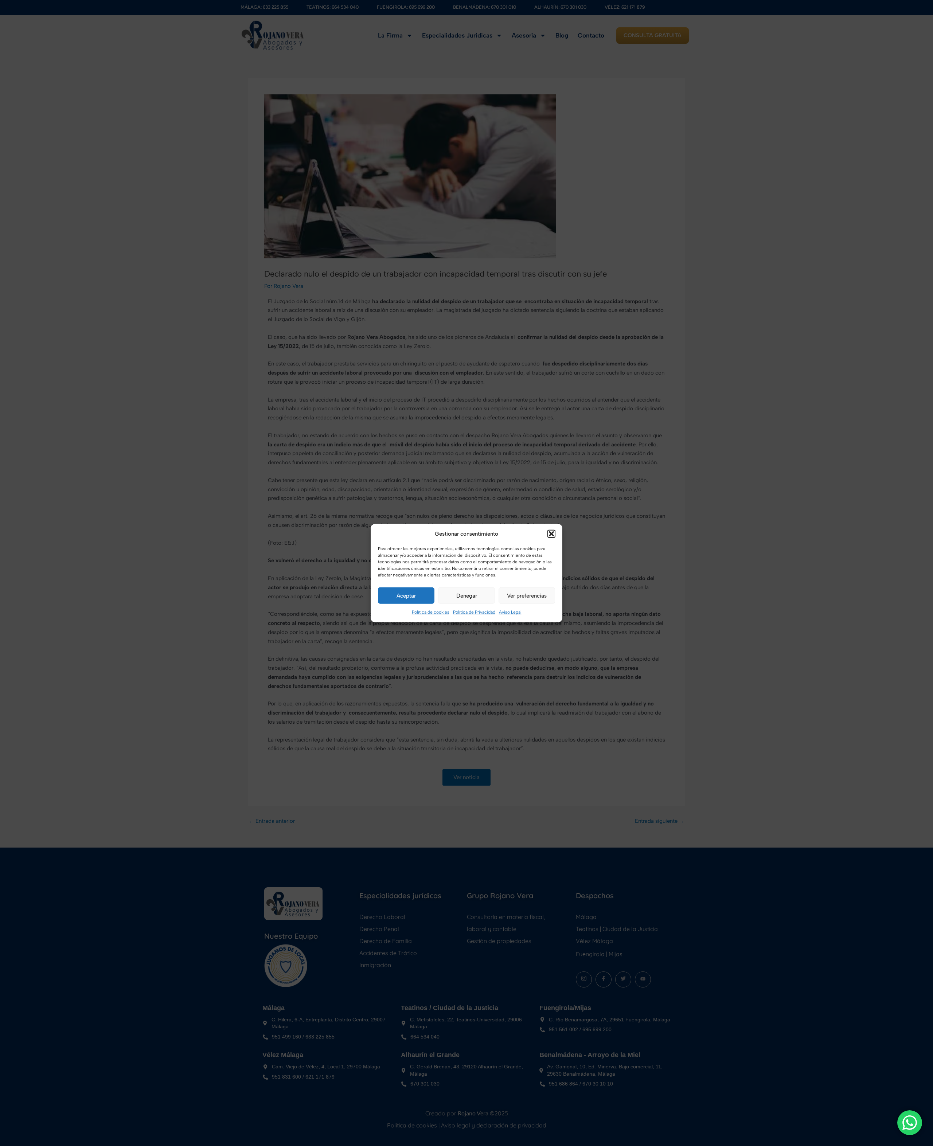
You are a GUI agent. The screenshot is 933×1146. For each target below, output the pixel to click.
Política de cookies (430, 612)
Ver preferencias (527, 595)
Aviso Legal (510, 612)
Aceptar (406, 595)
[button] (551, 533)
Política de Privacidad (474, 612)
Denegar (466, 595)
